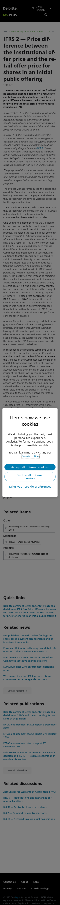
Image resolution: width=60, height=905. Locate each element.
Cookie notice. (30, 456)
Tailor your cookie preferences (30, 486)
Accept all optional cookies (30, 467)
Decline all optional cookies (30, 476)
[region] (30, 452)
